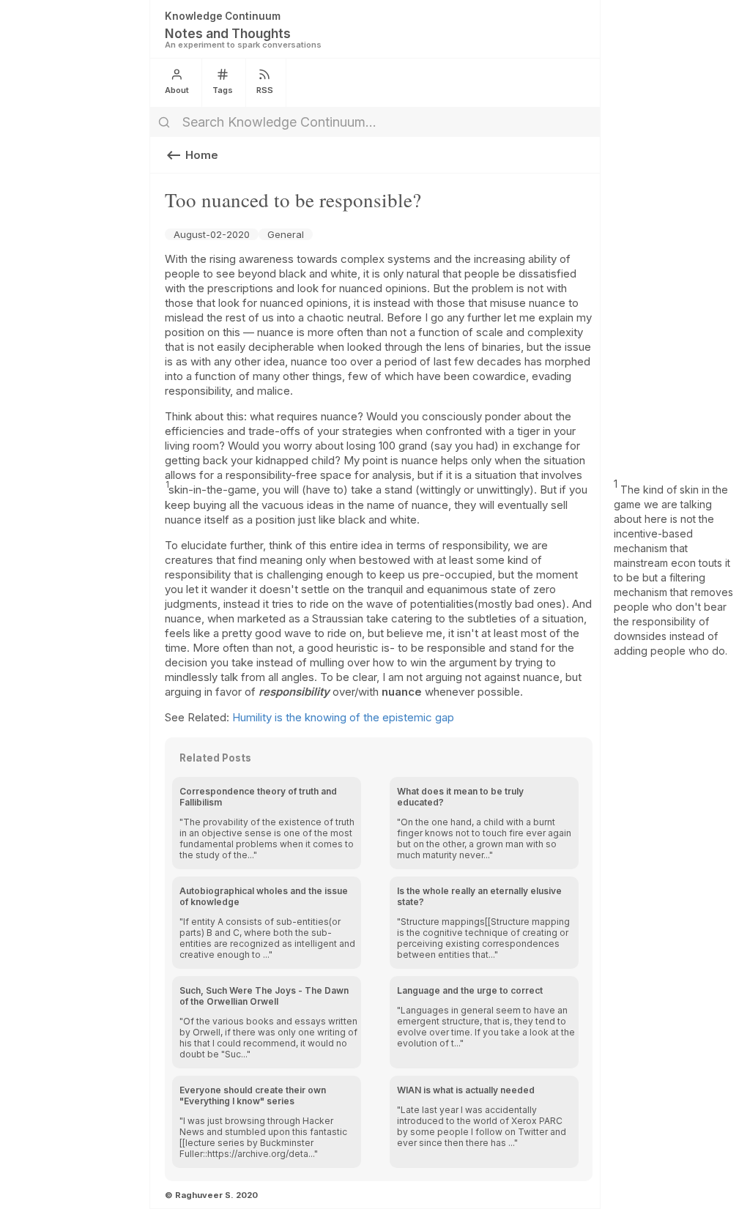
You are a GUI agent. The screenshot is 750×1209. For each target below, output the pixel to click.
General (285, 234)
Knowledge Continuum (223, 16)
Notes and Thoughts (228, 33)
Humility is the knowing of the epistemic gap (343, 717)
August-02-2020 (212, 234)
